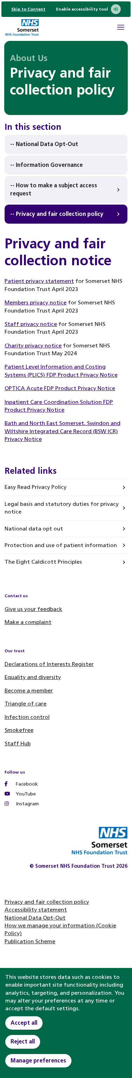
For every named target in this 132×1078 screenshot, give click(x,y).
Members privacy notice (36, 302)
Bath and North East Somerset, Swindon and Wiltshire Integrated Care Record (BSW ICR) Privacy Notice (62, 431)
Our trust (15, 650)
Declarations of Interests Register (49, 664)
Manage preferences (38, 1060)
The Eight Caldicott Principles (43, 561)
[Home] (21, 28)
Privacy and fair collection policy (47, 901)
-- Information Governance (46, 165)
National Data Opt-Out (35, 917)
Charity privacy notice (33, 345)
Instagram (26, 804)
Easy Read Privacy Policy (36, 487)
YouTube (25, 794)
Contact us (16, 595)
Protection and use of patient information (61, 545)
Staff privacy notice (31, 324)
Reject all (23, 1041)
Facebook (26, 784)
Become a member (29, 690)
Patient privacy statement (39, 281)
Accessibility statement (36, 909)
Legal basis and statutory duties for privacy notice (62, 508)
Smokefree (19, 730)
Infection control (27, 717)
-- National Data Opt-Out (44, 144)
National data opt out (34, 528)
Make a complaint (28, 622)
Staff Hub (18, 743)
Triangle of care (25, 703)
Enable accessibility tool (82, 9)
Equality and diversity (33, 677)
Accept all (24, 1022)
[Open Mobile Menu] (121, 28)
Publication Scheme (30, 941)
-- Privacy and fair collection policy (56, 214)
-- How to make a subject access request (53, 189)
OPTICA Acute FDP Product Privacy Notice (60, 388)
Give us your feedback (33, 609)
